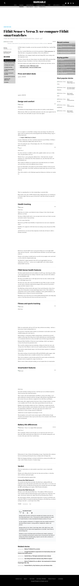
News (15, 5)
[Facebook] (68, 3)
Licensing (60, 578)
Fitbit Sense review (34, 65)
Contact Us (18, 578)
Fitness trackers (40, 5)
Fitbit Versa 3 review (24, 65)
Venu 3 (36, 6)
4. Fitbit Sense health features (9, 70)
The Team (31, 578)
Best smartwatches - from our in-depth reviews (30, 67)
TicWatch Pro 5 (42, 6)
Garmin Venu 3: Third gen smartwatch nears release (37, 556)
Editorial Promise (41, 578)
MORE (63, 5)
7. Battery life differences (7, 79)
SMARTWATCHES (7, 26)
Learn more (50, 43)
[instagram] (70, 3)
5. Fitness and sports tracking (8, 74)
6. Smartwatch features (9, 76)
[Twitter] (65, 3)
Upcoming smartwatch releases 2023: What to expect (38, 558)
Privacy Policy (52, 578)
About (25, 578)
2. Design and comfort (9, 65)
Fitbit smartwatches (49, 51)
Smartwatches (30, 5)
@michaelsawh (7, 53)
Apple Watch (56, 5)
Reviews (21, 5)
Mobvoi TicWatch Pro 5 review (32, 549)
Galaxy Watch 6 (29, 6)
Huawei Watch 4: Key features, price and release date (38, 565)
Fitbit (49, 5)
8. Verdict (6, 82)
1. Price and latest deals (9, 62)
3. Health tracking (8, 67)
